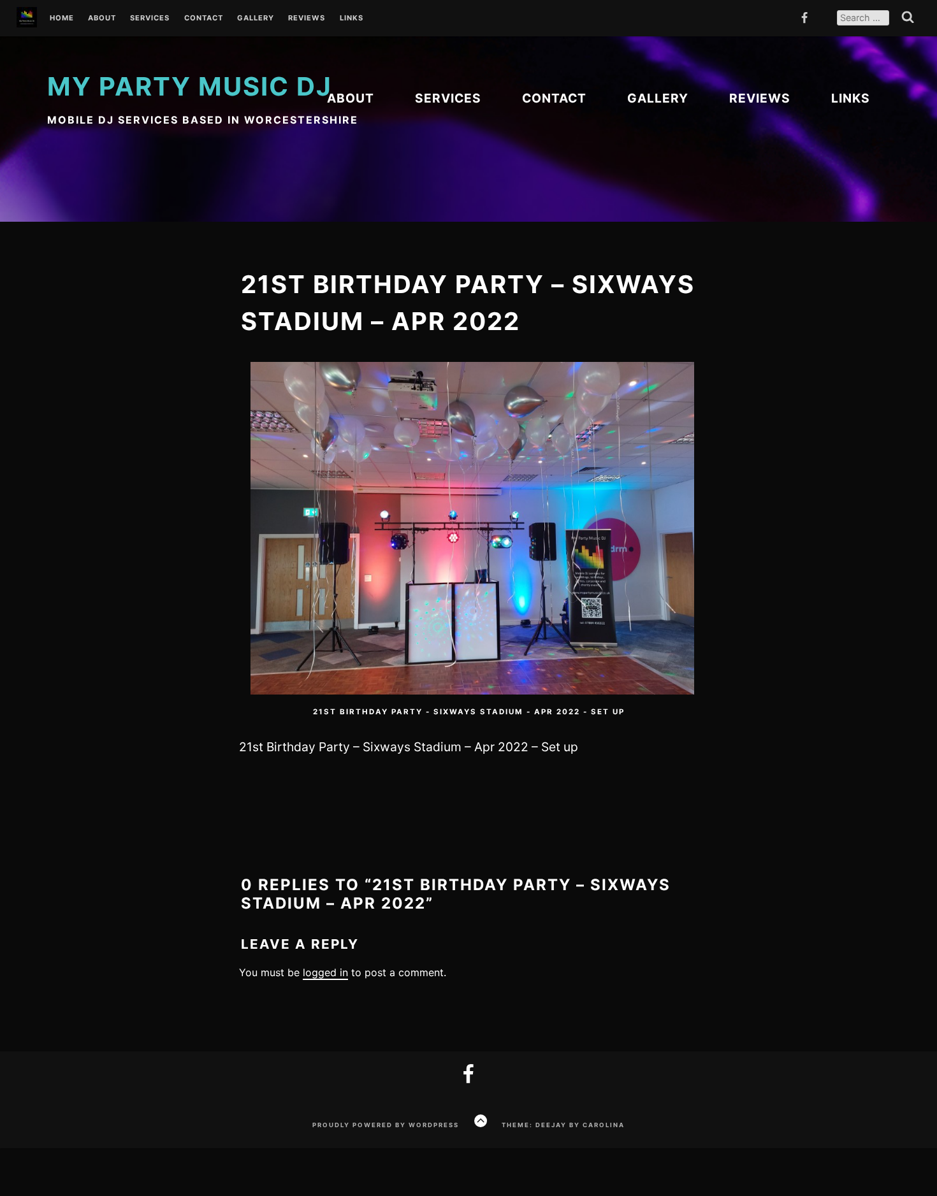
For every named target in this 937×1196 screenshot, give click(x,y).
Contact (203, 18)
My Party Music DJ (189, 86)
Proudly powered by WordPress (385, 1124)
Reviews (306, 18)
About (102, 18)
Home (62, 18)
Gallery (255, 18)
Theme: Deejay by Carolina (563, 1124)
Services (150, 18)
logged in (325, 972)
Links (351, 18)
